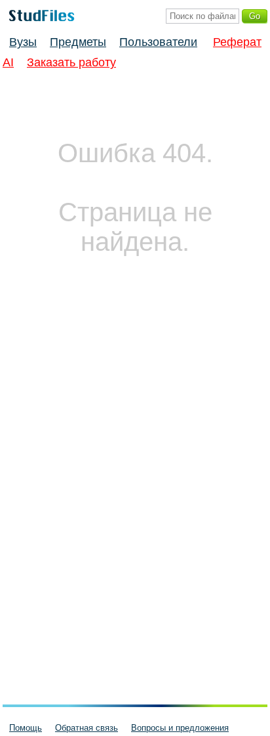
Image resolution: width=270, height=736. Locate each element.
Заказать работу (71, 62)
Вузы (23, 42)
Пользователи (158, 42)
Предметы (78, 42)
